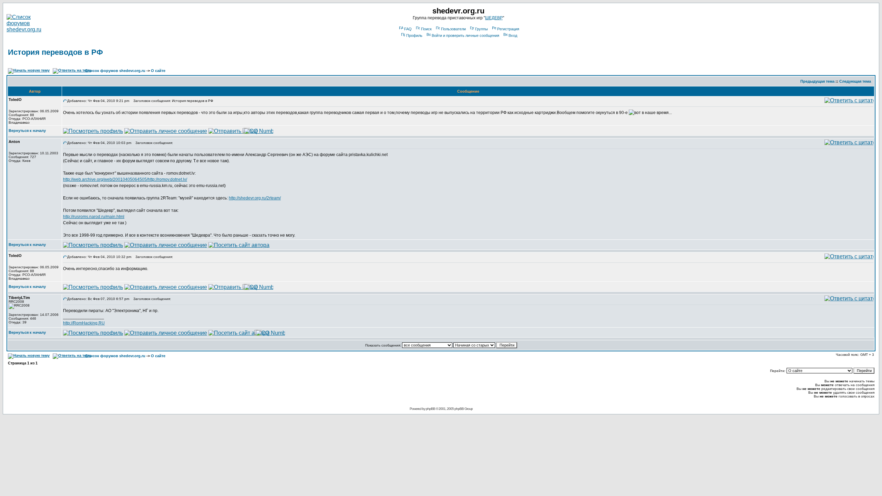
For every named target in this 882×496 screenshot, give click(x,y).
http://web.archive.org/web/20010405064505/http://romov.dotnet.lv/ (125, 179)
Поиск (426, 29)
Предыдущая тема (817, 81)
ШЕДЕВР (494, 18)
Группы (481, 29)
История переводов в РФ (55, 52)
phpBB (430, 409)
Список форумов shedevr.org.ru (115, 71)
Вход (513, 35)
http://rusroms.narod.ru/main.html (93, 216)
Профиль (414, 35)
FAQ (408, 29)
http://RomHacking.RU (84, 323)
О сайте (158, 71)
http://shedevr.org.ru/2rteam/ (255, 198)
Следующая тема (855, 81)
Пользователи (453, 29)
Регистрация (508, 29)
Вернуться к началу (27, 130)
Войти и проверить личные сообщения (465, 35)
